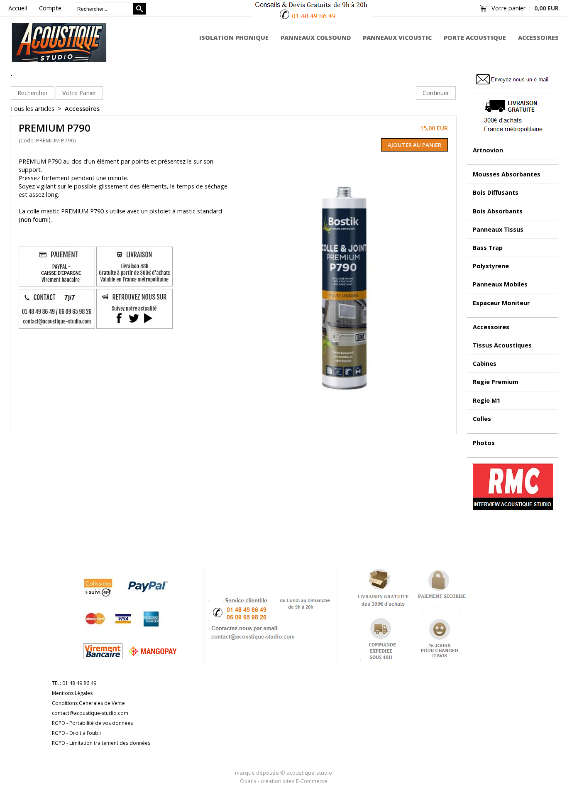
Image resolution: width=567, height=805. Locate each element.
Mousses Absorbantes (506, 174)
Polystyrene (491, 266)
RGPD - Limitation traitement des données (101, 742)
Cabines (484, 363)
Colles (482, 419)
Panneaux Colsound (316, 38)
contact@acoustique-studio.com (90, 713)
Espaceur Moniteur (501, 303)
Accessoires (538, 38)
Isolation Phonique (234, 38)
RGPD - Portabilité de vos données (92, 723)
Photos (484, 443)
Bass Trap (488, 248)
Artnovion (488, 150)
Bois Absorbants (498, 211)
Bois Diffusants (495, 192)
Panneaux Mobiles (500, 284)
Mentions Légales (72, 693)
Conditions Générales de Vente (88, 703)
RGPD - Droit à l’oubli (76, 732)
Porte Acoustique (475, 38)
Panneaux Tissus (498, 229)
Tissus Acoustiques (502, 345)
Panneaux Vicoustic (397, 38)
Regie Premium (495, 382)
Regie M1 (486, 400)
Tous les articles (32, 109)
